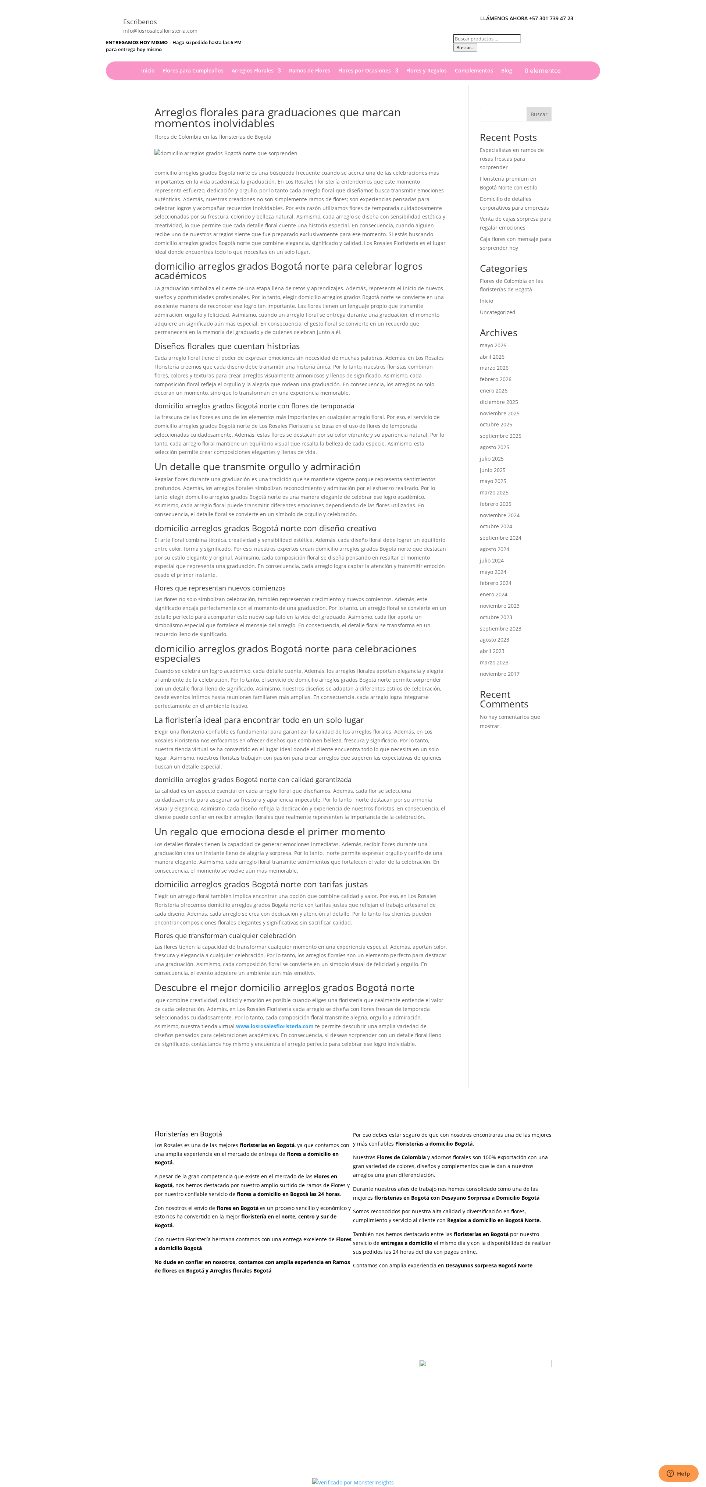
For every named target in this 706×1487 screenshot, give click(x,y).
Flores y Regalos (426, 71)
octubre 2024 (496, 526)
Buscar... (465, 47)
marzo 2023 (494, 662)
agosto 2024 (494, 549)
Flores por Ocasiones (364, 71)
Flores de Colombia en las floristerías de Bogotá (212, 136)
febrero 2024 (495, 582)
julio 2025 (492, 458)
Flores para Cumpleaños (193, 71)
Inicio (148, 71)
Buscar (539, 114)
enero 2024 (493, 594)
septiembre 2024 (500, 537)
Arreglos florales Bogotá (240, 1270)
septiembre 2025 (500, 435)
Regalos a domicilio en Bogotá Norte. (494, 1220)
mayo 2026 (493, 345)
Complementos (474, 71)
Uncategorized (498, 312)
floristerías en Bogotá (401, 1197)
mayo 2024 (493, 571)
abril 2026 (492, 356)
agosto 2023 (494, 639)
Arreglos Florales (253, 71)
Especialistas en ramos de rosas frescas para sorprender (512, 158)
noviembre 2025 (500, 413)
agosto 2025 (494, 447)
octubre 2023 (496, 617)
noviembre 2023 (500, 605)
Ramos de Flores (309, 71)
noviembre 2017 (500, 673)
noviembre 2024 (500, 515)
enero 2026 (493, 390)
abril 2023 (492, 650)
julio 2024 (492, 560)
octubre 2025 (496, 424)
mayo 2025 (493, 481)
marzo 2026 (494, 367)
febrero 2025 (495, 503)
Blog (506, 71)
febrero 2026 (495, 379)
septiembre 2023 (500, 628)
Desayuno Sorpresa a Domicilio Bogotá (491, 1197)
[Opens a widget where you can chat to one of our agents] (678, 1474)
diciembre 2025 (499, 401)
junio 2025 (493, 469)
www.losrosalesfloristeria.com (275, 1026)
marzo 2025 (494, 492)
